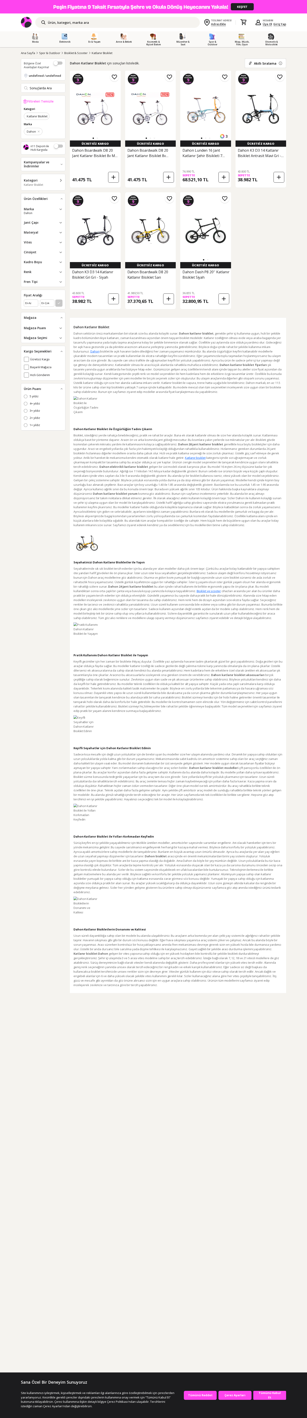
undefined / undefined (45, 76)
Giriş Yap (279, 24)
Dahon (95, 351)
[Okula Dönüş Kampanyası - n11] (153, 6)
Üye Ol (267, 24)
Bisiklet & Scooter (76, 53)
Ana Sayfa (28, 53)
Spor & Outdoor (49, 53)
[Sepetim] (243, 22)
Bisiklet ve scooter (209, 591)
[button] (93, 138)
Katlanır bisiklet (195, 458)
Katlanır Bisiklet (102, 53)
